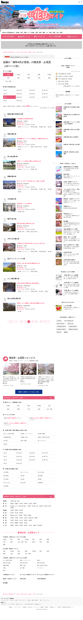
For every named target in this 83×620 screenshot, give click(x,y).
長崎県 (21, 525)
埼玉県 (33, 506)
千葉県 (29, 506)
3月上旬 (20, 93)
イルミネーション (46, 600)
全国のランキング (12, 418)
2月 (6, 90)
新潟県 (21, 510)
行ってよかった (40, 36)
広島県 (12, 520)
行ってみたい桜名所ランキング (28, 574)
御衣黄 (41, 482)
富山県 (16, 513)
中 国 (4, 520)
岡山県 (16, 520)
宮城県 (12, 503)
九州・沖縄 (59, 32)
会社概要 (59, 607)
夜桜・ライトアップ (27, 433)
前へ (12, 321)
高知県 (25, 523)
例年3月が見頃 (23, 563)
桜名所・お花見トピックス (10, 578)
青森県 (16, 503)
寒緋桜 (41, 475)
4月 (6, 460)
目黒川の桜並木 (61, 323)
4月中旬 (33, 97)
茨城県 (12, 507)
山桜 (23, 479)
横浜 (25, 506)
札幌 (15, 501)
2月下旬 (46, 90)
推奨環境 (24, 607)
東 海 (4, 515)
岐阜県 (20, 515)
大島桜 (6, 479)
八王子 (15, 506)
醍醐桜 (66, 332)
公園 (6, 440)
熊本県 (25, 525)
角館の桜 (59, 332)
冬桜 (23, 475)
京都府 (16, 518)
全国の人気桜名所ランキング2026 (19, 57)
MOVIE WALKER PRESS (29, 604)
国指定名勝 (8, 437)
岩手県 (21, 503)
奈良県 (25, 518)
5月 (6, 100)
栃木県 (45, 506)
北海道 (17, 32)
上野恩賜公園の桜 (61, 326)
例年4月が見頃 (40, 563)
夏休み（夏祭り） (35, 600)
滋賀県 (36, 518)
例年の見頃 (23, 578)
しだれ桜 (41, 472)
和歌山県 (30, 518)
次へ (46, 321)
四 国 (4, 523)
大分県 (30, 525)
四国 (54, 32)
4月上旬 (20, 97)
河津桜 (6, 486)
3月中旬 (33, 93)
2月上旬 (20, 90)
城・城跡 (24, 440)
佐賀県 (16, 525)
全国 (4, 551)
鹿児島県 (40, 525)
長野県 (16, 510)
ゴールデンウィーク (22, 600)
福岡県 (12, 525)
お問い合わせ (30, 607)
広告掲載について (53, 607)
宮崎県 (34, 525)
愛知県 (12, 515)
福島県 (34, 503)
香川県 (12, 523)
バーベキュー (42, 440)
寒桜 (40, 479)
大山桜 (23, 482)
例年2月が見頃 (6, 563)
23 (32, 321)
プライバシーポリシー (18, 607)
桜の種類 (5, 583)
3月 (6, 93)
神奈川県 (21, 506)
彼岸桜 (6, 475)
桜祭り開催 (42, 433)
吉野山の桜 (70, 323)
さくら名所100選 (56, 36)
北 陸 (4, 513)
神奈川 (34, 542)
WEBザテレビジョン (19, 604)
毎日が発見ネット (37, 604)
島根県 (30, 520)
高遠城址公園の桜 (61, 329)
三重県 (25, 515)
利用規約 (10, 607)
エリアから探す (9, 36)
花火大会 (29, 600)
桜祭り (38, 560)
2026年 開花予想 (41, 578)
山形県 (30, 503)
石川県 (12, 513)
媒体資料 (46, 607)
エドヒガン (8, 482)
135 (41, 321)
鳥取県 (25, 520)
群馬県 (41, 506)
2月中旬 (33, 90)
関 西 (4, 518)
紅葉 (41, 600)
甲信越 (32, 32)
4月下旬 (46, 97)
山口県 (21, 520)
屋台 (6, 444)
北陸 (36, 32)
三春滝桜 (59, 321)
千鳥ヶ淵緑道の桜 (68, 321)
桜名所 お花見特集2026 (8, 32)
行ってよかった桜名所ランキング (45, 574)
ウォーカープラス (5, 600)
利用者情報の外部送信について (67, 607)
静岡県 (29, 515)
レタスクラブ (4, 604)
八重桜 (6, 472)
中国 (50, 32)
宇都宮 (49, 506)
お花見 (16, 600)
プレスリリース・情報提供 (39, 607)
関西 (44, 32)
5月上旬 (20, 100)
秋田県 (25, 503)
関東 (25, 32)
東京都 (12, 506)
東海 (40, 32)
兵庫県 (21, 518)
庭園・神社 (25, 437)
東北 (22, 32)
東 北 (4, 503)
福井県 (21, 513)
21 (25, 321)
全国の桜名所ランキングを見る (71, 86)
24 (36, 321)
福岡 (4, 544)
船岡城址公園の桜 (73, 329)
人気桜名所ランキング (8, 574)
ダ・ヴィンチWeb (11, 604)
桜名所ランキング (25, 36)
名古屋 (15, 515)
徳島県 (21, 523)
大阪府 (12, 518)
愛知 (48, 542)
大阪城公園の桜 (73, 326)
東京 (28, 32)
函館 (18, 501)
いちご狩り (12, 600)
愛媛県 (16, 523)
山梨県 (12, 510)
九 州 (4, 525)
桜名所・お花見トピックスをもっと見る (29, 392)
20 (21, 321)
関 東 (4, 506)
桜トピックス (73, 36)
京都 (47, 32)
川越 (37, 506)
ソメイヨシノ (25, 472)
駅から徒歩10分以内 (44, 437)
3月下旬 (46, 93)
